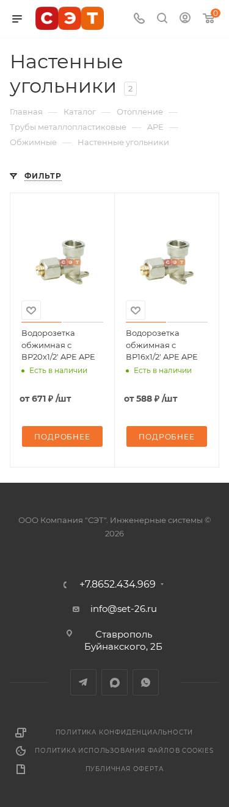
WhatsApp (146, 682)
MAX (114, 682)
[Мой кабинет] (185, 19)
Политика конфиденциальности (125, 732)
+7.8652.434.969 (117, 584)
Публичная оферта (124, 769)
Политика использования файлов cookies (124, 751)
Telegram (83, 682)
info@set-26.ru (123, 608)
